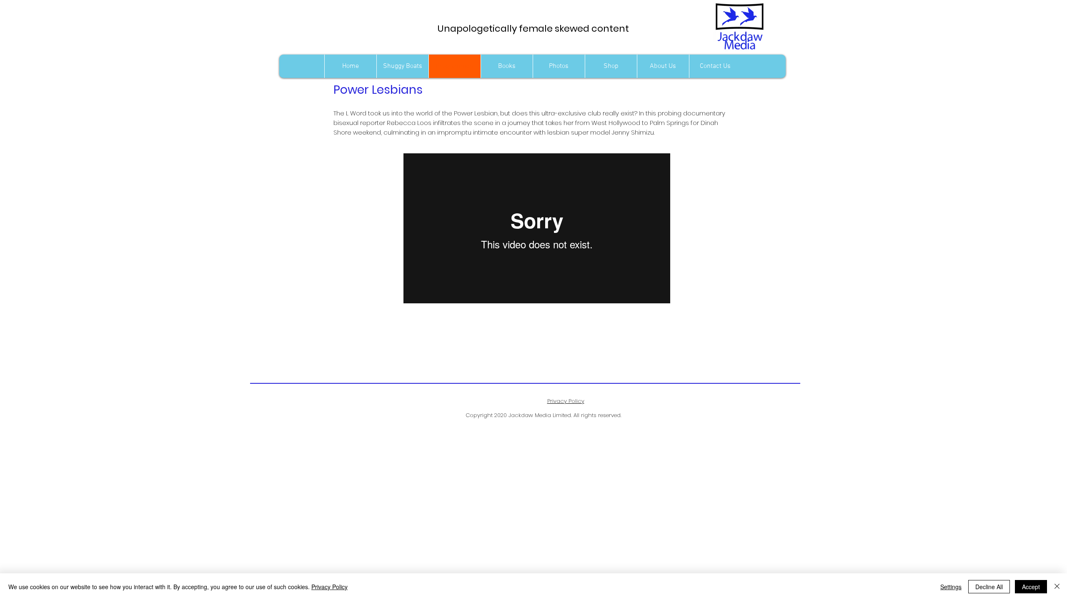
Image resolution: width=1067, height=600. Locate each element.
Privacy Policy (329, 586)
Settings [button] (951, 586)
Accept (1031, 586)
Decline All (989, 586)
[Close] (1057, 586)
